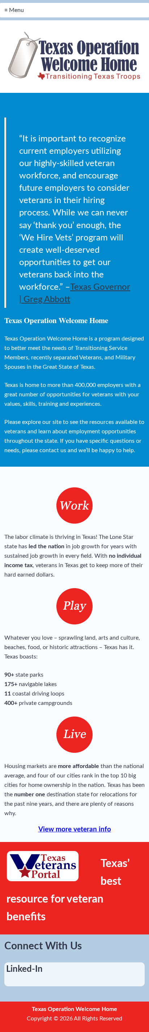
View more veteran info (74, 829)
